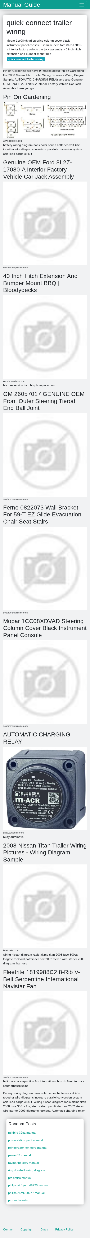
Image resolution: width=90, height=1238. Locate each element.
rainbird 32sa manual (22, 1132)
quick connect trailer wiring (26, 59)
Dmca (44, 1229)
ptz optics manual (19, 1177)
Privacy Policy (64, 1229)
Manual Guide (21, 4)
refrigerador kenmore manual (27, 1147)
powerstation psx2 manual (25, 1140)
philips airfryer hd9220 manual (28, 1185)
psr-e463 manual (19, 1155)
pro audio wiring (18, 1200)
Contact (8, 1229)
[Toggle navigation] (82, 4)
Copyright (27, 1229)
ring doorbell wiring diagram (26, 1170)
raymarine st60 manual (23, 1162)
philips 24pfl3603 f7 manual (26, 1192)
